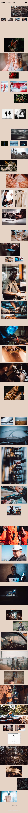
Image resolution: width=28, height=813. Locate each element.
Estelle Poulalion (8, 3)
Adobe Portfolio (16, 810)
